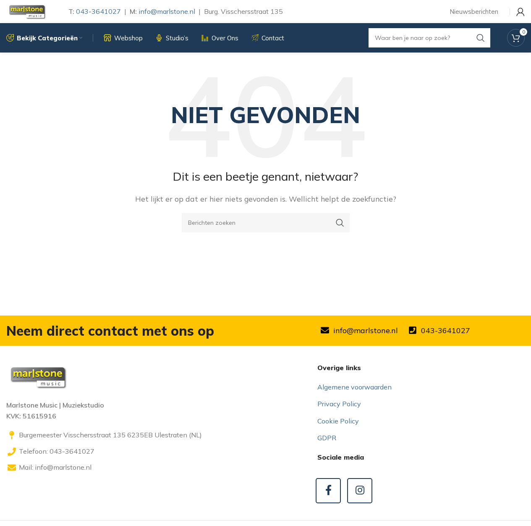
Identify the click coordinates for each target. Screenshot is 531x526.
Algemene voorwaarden (354, 387)
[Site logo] (26, 11)
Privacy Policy (339, 404)
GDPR (326, 438)
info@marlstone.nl (167, 11)
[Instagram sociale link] (359, 490)
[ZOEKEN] (340, 222)
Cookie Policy (338, 421)
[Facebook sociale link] (328, 490)
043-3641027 (98, 11)
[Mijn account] (520, 11)
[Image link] (37, 376)
